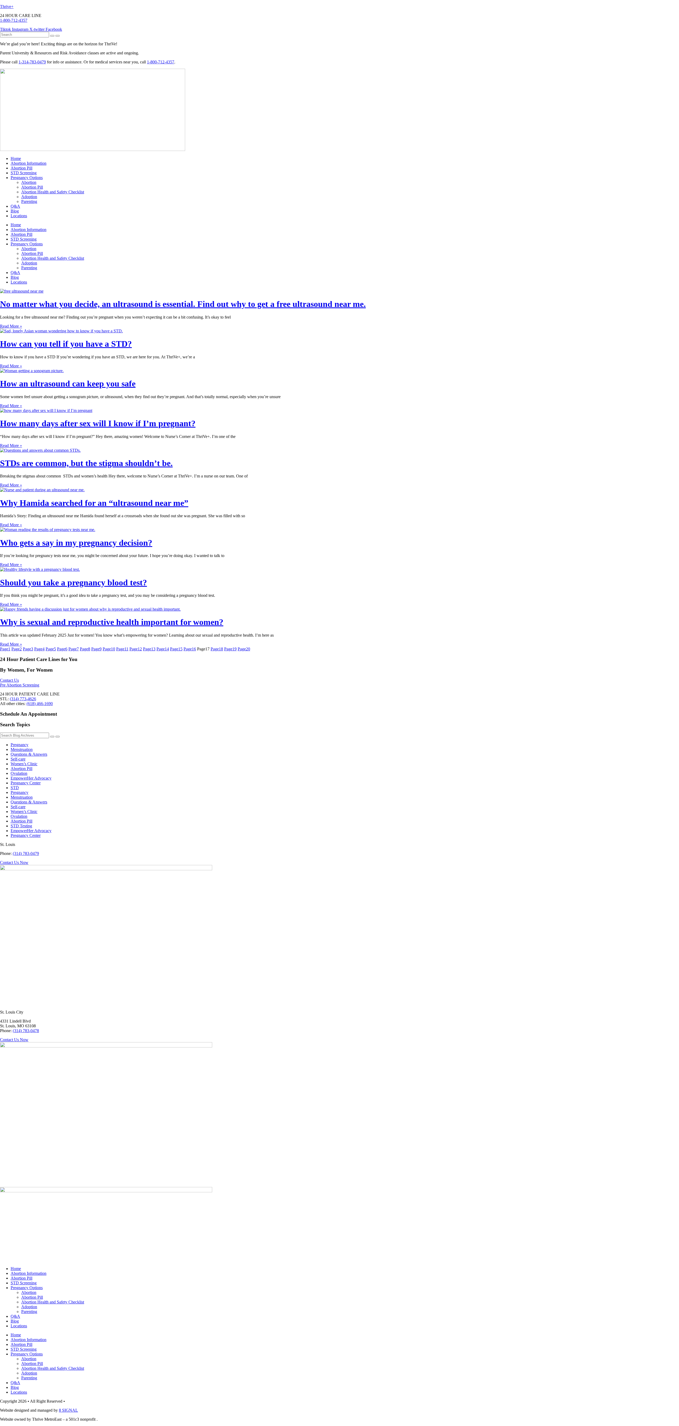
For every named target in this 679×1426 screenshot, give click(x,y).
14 (162, 649)
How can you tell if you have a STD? (66, 344)
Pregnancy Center (26, 783)
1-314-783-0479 (32, 62)
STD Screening (24, 173)
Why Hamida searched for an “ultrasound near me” (94, 503)
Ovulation (19, 773)
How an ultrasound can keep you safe (68, 383)
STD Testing (21, 826)
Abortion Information (28, 163)
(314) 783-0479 (26, 853)
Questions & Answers (29, 754)
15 (176, 649)
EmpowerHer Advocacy (31, 778)
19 (230, 649)
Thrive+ (7, 6)
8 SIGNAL (68, 1410)
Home (16, 158)
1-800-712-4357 (13, 20)
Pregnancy (19, 744)
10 (109, 649)
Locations (19, 216)
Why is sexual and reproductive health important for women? (111, 622)
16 (190, 649)
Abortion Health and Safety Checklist (52, 192)
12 (135, 649)
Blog (15, 211)
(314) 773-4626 (23, 699)
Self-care (18, 759)
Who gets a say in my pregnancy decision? (76, 542)
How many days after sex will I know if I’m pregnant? (97, 423)
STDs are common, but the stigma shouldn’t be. (86, 463)
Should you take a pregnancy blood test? (73, 582)
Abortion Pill (21, 168)
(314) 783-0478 (26, 1030)
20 (244, 649)
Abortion (28, 182)
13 (149, 649)
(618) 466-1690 (40, 703)
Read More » (11, 326)
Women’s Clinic (24, 764)
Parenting (29, 201)
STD (15, 787)
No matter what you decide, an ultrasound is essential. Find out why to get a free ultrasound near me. (183, 304)
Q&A (15, 206)
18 (217, 649)
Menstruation (22, 749)
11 (122, 649)
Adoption (29, 196)
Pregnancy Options (27, 177)
